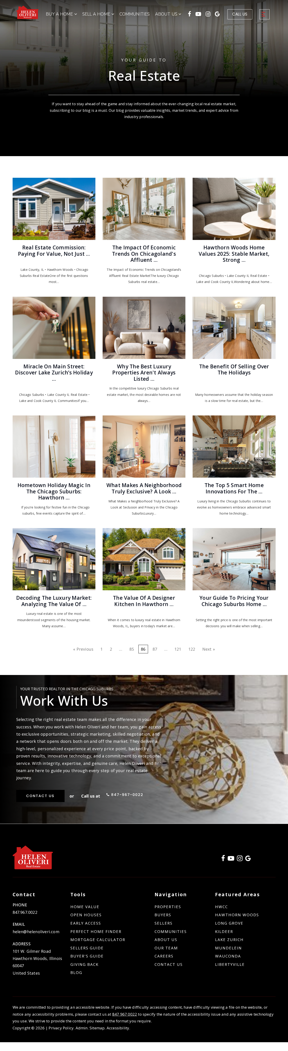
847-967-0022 (126, 794)
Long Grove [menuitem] (229, 923)
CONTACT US (40, 795)
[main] (144, 412)
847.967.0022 (25, 912)
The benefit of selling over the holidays (234, 369)
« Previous (83, 649)
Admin (82, 1027)
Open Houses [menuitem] (86, 914)
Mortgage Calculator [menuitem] (97, 939)
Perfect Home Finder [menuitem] (96, 931)
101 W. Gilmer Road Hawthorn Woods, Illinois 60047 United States (37, 962)
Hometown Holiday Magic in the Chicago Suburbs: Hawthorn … (54, 491)
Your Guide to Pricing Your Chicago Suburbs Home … (234, 601)
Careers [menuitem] (164, 956)
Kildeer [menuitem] (224, 931)
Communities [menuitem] (134, 14)
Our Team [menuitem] (166, 948)
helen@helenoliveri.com (36, 931)
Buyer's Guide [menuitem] (87, 956)
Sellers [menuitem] (164, 923)
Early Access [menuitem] (85, 923)
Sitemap (97, 1027)
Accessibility (118, 1027)
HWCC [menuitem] (221, 906)
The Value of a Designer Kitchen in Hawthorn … (144, 601)
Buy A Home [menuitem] (60, 14)
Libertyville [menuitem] (230, 964)
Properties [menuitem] (168, 906)
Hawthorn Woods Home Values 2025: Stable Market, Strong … (234, 253)
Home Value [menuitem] (84, 906)
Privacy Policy (61, 1027)
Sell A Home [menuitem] (96, 14)
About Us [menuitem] (166, 939)
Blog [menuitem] (76, 972)
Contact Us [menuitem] (169, 964)
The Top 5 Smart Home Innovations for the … (234, 488)
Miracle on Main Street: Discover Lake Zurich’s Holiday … (54, 372)
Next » (208, 649)
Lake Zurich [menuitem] (229, 939)
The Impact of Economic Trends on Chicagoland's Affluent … (144, 253)
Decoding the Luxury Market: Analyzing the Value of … (54, 601)
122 (191, 649)
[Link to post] (54, 209)
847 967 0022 (124, 1014)
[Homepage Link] (27, 12)
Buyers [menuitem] (163, 914)
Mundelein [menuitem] (228, 948)
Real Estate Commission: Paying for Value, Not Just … (54, 250)
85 (131, 649)
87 (155, 649)
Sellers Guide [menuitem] (87, 948)
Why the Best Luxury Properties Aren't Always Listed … (144, 372)
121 (177, 649)
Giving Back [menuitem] (84, 964)
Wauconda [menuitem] (228, 956)
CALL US (240, 14)
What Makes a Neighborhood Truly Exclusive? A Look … (144, 488)
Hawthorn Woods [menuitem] (237, 914)
